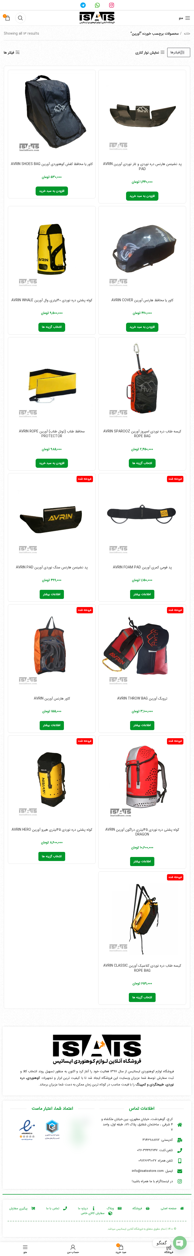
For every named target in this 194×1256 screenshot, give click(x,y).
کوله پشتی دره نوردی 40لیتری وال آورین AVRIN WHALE (51, 300)
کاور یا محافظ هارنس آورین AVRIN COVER (142, 300)
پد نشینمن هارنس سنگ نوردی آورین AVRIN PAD (52, 567)
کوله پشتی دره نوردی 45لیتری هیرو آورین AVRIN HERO (52, 829)
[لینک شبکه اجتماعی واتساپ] (97, 5)
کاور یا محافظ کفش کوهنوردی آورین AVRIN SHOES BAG (52, 164)
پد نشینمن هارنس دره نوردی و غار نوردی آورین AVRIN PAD (142, 166)
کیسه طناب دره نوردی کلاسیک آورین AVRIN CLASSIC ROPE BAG (142, 968)
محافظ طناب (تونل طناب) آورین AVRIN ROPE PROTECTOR (52, 434)
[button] (142, 196)
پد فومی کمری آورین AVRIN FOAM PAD (142, 567)
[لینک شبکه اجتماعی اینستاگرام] (111, 5)
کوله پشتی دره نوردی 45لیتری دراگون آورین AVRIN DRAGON (142, 832)
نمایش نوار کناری (147, 52)
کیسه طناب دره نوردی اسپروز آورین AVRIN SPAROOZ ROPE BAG (142, 434)
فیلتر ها (9, 52)
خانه (186, 33)
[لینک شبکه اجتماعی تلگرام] (83, 5)
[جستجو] (20, 18)
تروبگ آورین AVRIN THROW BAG (142, 698)
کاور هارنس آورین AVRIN (52, 698)
